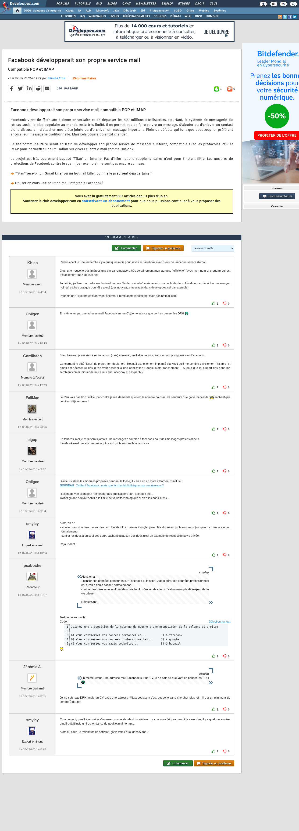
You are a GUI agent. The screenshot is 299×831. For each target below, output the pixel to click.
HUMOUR (212, 16)
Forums (62, 4)
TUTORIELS (68, 16)
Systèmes (220, 10)
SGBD (178, 10)
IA (79, 10)
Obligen (32, 314)
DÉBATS (175, 16)
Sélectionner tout (219, 621)
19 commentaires (84, 78)
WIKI (188, 16)
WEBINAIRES (97, 16)
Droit (199, 4)
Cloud (70, 10)
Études (184, 4)
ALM (89, 10)
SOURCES (160, 16)
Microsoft (102, 10)
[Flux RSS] (280, 17)
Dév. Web (129, 10)
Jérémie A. (32, 667)
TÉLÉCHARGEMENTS (136, 16)
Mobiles (204, 10)
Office (190, 10)
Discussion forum (279, 196)
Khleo (32, 263)
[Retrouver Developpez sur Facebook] (290, 17)
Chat (126, 4)
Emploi (167, 4)
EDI (142, 10)
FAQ (99, 4)
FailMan (32, 398)
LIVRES (114, 16)
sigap (32, 440)
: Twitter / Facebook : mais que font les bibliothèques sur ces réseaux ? (119, 485)
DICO (198, 16)
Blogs (112, 4)
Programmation (159, 10)
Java (116, 10)
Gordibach (32, 356)
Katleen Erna (56, 78)
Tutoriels (82, 4)
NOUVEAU (67, 485)
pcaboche (32, 566)
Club (213, 4)
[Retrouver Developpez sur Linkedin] (295, 17)
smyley (32, 524)
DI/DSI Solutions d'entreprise (42, 10)
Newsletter (145, 4)
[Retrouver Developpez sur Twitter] (285, 17)
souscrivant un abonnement (106, 201)
